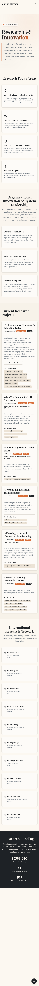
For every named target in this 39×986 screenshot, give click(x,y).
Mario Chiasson (10, 3)
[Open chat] (34, 981)
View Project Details (11, 363)
